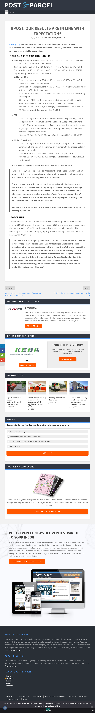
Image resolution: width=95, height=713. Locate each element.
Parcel (54, 38)
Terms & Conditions (78, 697)
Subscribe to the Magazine (47, 512)
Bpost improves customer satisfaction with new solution (14, 401)
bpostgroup (14, 44)
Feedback (37, 697)
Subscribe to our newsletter (27, 562)
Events (8, 681)
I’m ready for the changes (18, 432)
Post (59, 38)
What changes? (15, 446)
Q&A (25, 699)
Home (8, 676)
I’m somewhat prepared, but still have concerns (25, 437)
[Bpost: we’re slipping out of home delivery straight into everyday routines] (79, 386)
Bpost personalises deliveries (57, 399)
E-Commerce (46, 38)
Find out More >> (11, 666)
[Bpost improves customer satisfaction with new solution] (16, 386)
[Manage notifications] (5, 708)
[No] (91, 707)
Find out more (34, 326)
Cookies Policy (22, 697)
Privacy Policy (13, 699)
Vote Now (47, 453)
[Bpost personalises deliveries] (58, 386)
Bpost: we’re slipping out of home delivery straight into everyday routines (79, 401)
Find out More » (15, 650)
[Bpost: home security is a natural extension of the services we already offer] (37, 386)
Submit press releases (55, 697)
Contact (9, 686)
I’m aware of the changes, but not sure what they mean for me (30, 441)
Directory (10, 678)
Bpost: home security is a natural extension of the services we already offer (37, 402)
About (8, 683)
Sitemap (8, 697)
